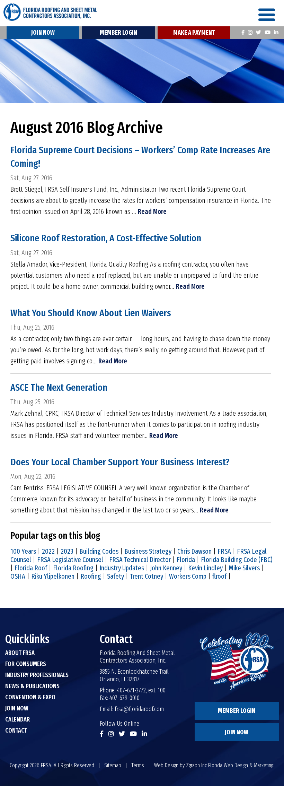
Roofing (90, 576)
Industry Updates (121, 568)
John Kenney (166, 568)
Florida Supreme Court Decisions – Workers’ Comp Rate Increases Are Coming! (140, 156)
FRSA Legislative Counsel (70, 559)
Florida (186, 559)
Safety (115, 576)
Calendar (17, 719)
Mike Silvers (244, 568)
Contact (16, 730)
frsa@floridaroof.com (139, 709)
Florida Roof (31, 568)
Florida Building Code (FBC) (236, 559)
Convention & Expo (30, 697)
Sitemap (112, 765)
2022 (48, 551)
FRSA (224, 551)
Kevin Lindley (205, 568)
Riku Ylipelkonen (52, 576)
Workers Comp (187, 576)
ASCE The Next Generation (58, 387)
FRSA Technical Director (140, 559)
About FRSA (20, 653)
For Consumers (25, 664)
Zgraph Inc (196, 765)
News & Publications (32, 686)
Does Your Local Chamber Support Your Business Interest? (120, 462)
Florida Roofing (73, 568)
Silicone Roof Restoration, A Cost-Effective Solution (105, 238)
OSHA (17, 576)
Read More (152, 211)
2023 (67, 551)
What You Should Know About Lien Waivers (90, 313)
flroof (219, 576)
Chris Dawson (194, 551)
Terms (137, 765)
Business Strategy (147, 551)
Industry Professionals (37, 675)
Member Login (118, 32)
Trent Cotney (146, 576)
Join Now (43, 32)
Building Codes (98, 551)
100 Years (23, 551)
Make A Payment (194, 32)
